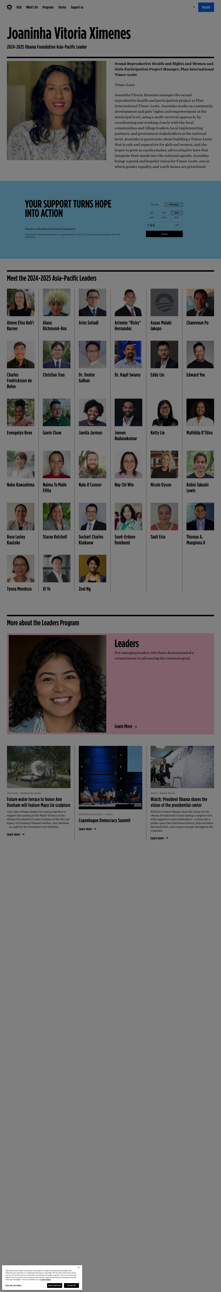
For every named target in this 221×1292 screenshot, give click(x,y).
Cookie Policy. (45, 1280)
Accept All (71, 1285)
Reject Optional (54, 1285)
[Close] (78, 1267)
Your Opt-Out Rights (13, 1285)
